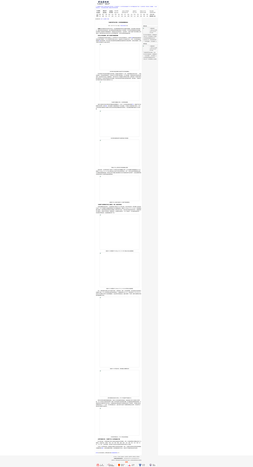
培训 (131, 16)
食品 (119, 14)
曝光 (103, 14)
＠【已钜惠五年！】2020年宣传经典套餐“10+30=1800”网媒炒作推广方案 (126, 6)
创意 (102, 448)
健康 (103, 16)
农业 (106, 16)
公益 (131, 14)
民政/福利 (152, 11)
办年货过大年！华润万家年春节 (150, 39)
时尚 (135, 14)
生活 (100, 16)
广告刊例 (118, 456)
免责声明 (130, 456)
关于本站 (115, 456)
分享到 (97, 452)
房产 (125, 14)
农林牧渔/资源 (152, 12)
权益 (128, 14)
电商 (138, 16)
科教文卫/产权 (143, 11)
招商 (144, 16)
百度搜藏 (112, 452)
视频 (100, 14)
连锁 (141, 16)
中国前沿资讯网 (123, 25)
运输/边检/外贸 (125, 12)
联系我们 (138, 456)
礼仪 (135, 16)
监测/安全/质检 (143, 12)
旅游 (125, 16)
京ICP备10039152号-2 (127, 458)
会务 (147, 16)
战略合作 (122, 456)
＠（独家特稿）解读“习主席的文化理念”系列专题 (104, 6)
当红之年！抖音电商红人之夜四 (150, 36)
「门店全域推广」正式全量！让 (150, 41)
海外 (147, 14)
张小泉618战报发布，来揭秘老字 (150, 34)
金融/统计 (135, 11)
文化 (116, 16)
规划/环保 (116, 12)
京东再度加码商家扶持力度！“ (150, 38)
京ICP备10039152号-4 (135, 458)
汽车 (141, 14)
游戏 (122, 16)
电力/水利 (135, 12)
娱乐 (119, 16)
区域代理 (126, 456)
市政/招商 (116, 10)
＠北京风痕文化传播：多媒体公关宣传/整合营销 (109, 7)
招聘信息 (134, 456)
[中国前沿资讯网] (103, 2)
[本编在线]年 (152, 28)
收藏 (128, 16)
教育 (116, 14)
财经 (109, 14)
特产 (109, 16)
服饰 (112, 16)
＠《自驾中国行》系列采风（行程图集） (147, 6)
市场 (132, 37)
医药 (122, 14)
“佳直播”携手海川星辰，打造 (149, 52)
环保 (138, 14)
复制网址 (115, 452)
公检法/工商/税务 (125, 11)
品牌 (106, 14)
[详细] (152, 32)
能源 (144, 14)
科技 (112, 14)
